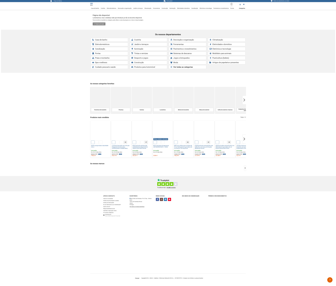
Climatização (147, 8)
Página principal (99, 24)
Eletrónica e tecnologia (206, 8)
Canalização (194, 8)
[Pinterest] (169, 199)
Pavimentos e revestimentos (221, 8)
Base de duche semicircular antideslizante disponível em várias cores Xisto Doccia (140, 147)
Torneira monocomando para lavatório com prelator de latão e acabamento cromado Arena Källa (245, 147)
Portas (232, 8)
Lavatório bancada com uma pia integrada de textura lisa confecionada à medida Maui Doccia (120, 147)
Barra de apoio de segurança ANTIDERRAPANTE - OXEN (161, 146)
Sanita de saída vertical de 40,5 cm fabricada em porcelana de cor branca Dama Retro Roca (225, 147)
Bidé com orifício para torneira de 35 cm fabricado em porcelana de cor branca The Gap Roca (183, 147)
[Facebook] (157, 199)
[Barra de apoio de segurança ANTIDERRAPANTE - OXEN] (162, 130)
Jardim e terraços (138, 8)
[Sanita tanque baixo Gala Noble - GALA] (100, 130)
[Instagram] (161, 199)
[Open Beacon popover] (329, 280)
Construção (165, 8)
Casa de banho (95, 8)
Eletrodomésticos (111, 8)
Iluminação (172, 8)
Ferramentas (156, 8)
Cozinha (103, 8)
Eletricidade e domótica (183, 8)
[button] (244, 100)
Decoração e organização (125, 8)
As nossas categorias (108, 212)
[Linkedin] (165, 199)
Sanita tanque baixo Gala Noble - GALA (100, 146)
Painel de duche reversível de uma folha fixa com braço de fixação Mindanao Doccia (204, 147)
